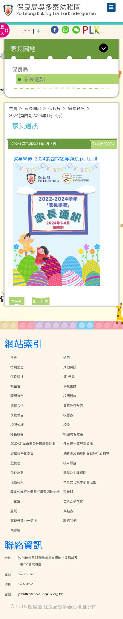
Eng (26, 31)
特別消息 (17, 367)
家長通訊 (34, 79)
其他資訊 (69, 367)
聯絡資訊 (23, 545)
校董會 (15, 386)
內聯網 (15, 530)
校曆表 (68, 415)
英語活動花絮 (73, 501)
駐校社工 (17, 463)
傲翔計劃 (17, 472)
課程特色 (17, 395)
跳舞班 (68, 491)
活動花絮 (17, 482)
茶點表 (68, 511)
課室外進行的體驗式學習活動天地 (35, 491)
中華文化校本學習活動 (79, 482)
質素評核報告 (73, 405)
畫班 (13, 511)
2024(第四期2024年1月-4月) (36, 115)
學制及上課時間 (74, 472)
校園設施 (69, 395)
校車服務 (69, 463)
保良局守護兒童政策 (78, 443)
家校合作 (17, 405)
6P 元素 (69, 376)
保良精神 (17, 376)
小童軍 (15, 501)
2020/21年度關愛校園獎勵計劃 (33, 443)
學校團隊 (69, 386)
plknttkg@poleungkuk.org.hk (40, 594)
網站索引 (23, 344)
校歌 (66, 424)
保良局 (20, 69)
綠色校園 (17, 434)
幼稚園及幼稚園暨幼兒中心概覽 (86, 453)
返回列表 (40, 301)
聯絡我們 (69, 520)
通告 (66, 357)
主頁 (13, 108)
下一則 (17, 301)
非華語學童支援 (21, 453)
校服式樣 (17, 424)
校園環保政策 (73, 434)
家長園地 (32, 108)
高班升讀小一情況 (23, 520)
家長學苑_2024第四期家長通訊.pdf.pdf (55, 159)
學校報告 (17, 415)
